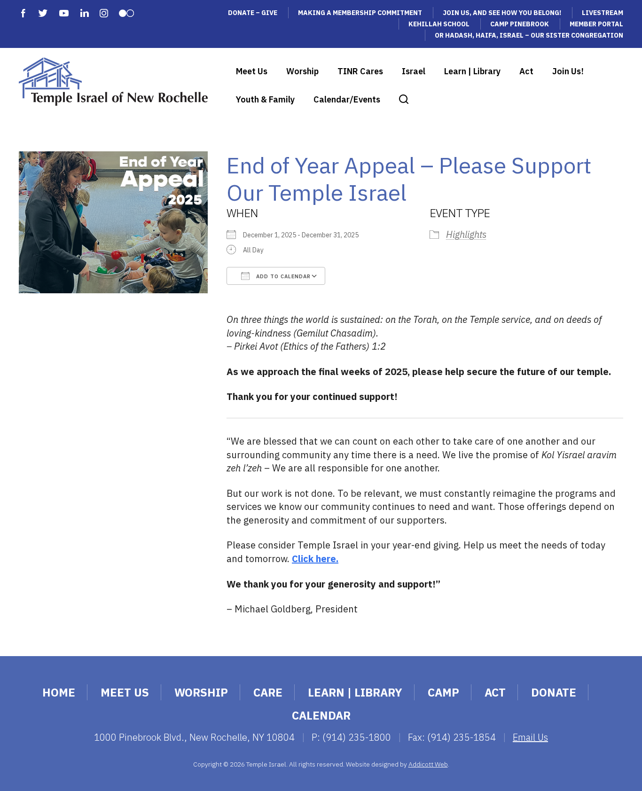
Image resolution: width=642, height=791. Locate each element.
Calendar (321, 715)
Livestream (602, 12)
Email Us (530, 737)
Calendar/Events (346, 99)
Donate (553, 692)
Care (267, 692)
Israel (413, 71)
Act (526, 71)
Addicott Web (428, 764)
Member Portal (596, 24)
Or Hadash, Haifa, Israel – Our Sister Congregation (529, 35)
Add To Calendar (282, 276)
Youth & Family (265, 99)
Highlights (466, 234)
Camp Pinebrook (519, 24)
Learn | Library (472, 71)
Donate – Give (252, 12)
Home (58, 692)
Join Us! (568, 71)
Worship (302, 71)
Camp (443, 692)
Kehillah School (439, 24)
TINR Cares (360, 71)
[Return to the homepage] (113, 81)
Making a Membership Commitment (360, 12)
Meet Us (251, 71)
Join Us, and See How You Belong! (502, 12)
